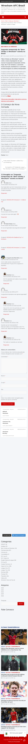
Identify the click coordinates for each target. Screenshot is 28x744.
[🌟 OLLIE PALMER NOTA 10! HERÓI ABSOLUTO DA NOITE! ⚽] (14, 479)
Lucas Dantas (19, 56)
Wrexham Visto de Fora (7, 580)
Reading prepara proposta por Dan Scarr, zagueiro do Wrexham (13, 727)
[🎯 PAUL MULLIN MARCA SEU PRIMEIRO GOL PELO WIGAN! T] (14, 464)
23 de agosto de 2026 (8, 704)
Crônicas (3, 552)
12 (25, 56)
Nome (3, 375)
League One (4, 568)
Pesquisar (3, 600)
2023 (2, 594)
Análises (3, 546)
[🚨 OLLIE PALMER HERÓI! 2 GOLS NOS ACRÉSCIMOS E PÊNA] (14, 495)
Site (2, 389)
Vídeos (3, 578)
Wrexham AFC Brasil (13, 5)
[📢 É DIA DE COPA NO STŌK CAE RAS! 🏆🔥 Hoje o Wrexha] (14, 510)
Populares (3, 576)
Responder (4, 193)
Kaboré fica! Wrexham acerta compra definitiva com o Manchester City (12, 649)
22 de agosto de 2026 (8, 730)
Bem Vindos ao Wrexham (9, 46)
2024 (2, 592)
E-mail (3, 382)
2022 (2, 596)
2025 (2, 590)
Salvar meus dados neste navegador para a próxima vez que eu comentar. (12, 398)
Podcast (3, 574)
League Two (4, 570)
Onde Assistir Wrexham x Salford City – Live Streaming (13, 161)
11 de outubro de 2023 (8, 56)
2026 (2, 588)
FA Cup (3, 562)
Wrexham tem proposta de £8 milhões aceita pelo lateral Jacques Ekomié (13, 675)
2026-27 (3, 544)
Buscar (21, 603)
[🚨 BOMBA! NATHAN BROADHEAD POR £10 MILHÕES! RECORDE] (14, 449)
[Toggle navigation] (3, 17)
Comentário (4, 356)
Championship (5, 550)
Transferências (15, 646)
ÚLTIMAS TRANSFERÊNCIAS (10, 627)
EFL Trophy (4, 558)
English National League (7, 560)
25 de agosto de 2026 (8, 651)
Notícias (3, 572)
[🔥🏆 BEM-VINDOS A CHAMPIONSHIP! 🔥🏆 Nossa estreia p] (14, 525)
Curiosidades (4, 554)
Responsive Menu (25, 1)
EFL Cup (3, 556)
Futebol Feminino (5, 564)
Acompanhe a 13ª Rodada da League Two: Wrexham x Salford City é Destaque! (14, 168)
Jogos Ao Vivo (5, 566)
